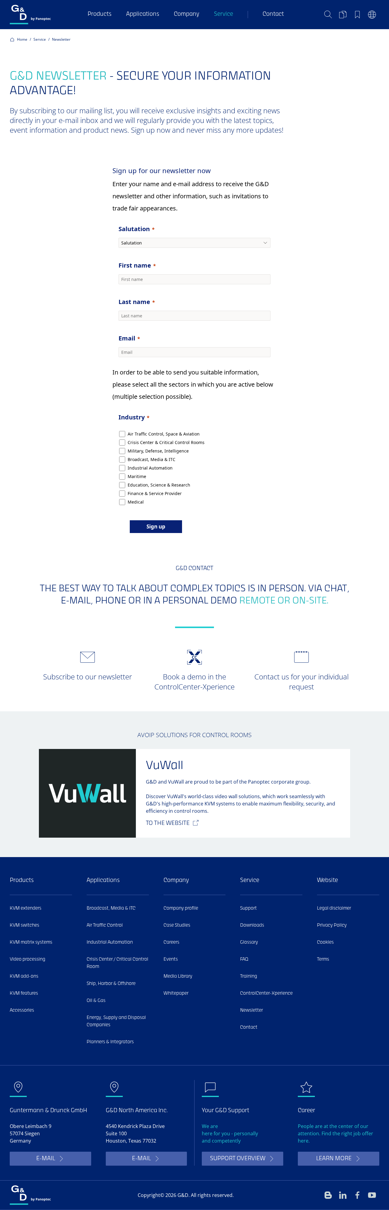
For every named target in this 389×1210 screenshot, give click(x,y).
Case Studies (177, 925)
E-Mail (45, 1158)
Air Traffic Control (105, 925)
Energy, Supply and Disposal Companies (116, 1021)
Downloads (252, 925)
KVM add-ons (24, 976)
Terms (323, 959)
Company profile (181, 908)
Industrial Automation (110, 942)
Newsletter (251, 1010)
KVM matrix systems (31, 942)
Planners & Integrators (110, 1042)
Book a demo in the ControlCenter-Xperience (194, 682)
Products (100, 14)
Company (186, 14)
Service (223, 14)
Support (248, 908)
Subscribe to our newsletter (87, 677)
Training (248, 976)
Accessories (22, 1010)
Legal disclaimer (334, 908)
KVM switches (24, 925)
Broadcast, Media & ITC (111, 908)
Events (171, 959)
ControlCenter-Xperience (266, 993)
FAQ (244, 959)
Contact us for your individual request (301, 682)
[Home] (30, 14)
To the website (168, 823)
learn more (334, 1158)
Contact (273, 14)
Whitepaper (176, 993)
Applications (142, 14)
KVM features (24, 993)
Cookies (325, 942)
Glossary (249, 942)
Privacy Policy (332, 925)
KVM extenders (25, 908)
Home (22, 39)
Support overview (237, 1158)
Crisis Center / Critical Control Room (117, 963)
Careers (171, 942)
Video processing (27, 959)
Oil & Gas (96, 1001)
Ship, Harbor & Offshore (111, 984)
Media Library (178, 976)
